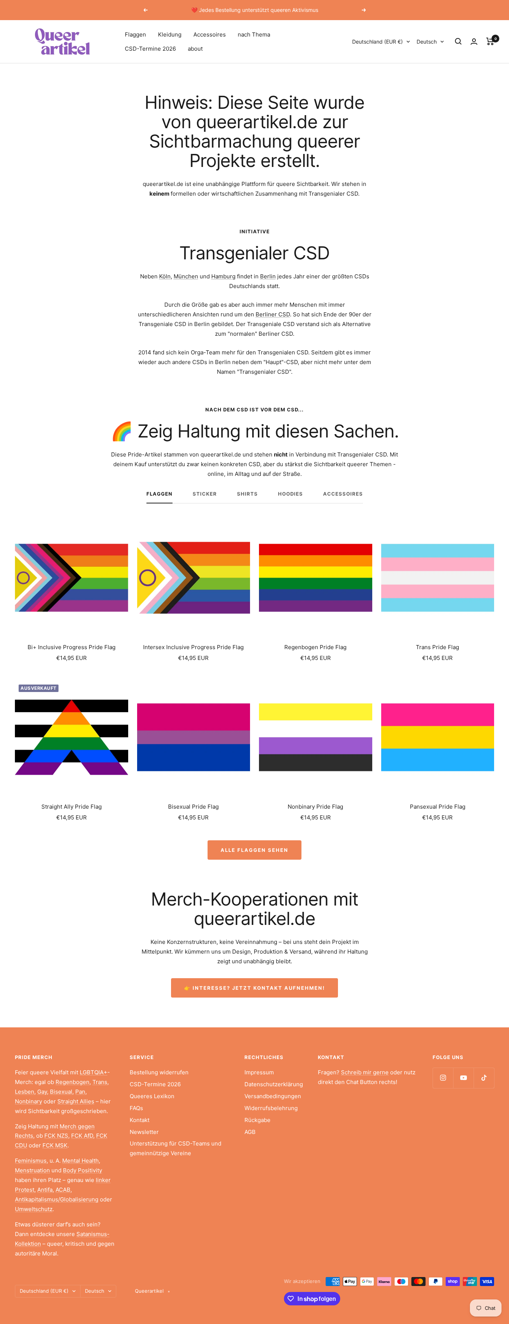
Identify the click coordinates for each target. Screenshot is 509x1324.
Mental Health (80, 1160)
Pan (80, 1091)
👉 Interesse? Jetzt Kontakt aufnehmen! (254, 988)
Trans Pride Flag (437, 647)
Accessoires (209, 34)
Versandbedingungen (272, 1096)
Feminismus (31, 1160)
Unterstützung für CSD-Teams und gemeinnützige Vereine (175, 1148)
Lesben (24, 1091)
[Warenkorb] (490, 41)
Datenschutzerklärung (273, 1084)
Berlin (268, 276)
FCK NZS (56, 1135)
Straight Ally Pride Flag (71, 806)
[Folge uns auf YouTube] (463, 1078)
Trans (99, 1082)
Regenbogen (72, 1082)
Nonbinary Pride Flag (315, 806)
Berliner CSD (273, 314)
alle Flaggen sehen (254, 850)
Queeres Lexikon (152, 1096)
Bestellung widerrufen (159, 1072)
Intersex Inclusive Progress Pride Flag (193, 647)
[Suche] (458, 41)
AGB (250, 1131)
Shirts (247, 494)
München (186, 276)
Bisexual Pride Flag (193, 806)
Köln (165, 276)
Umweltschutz (34, 1209)
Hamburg (223, 276)
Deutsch (427, 41)
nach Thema (254, 34)
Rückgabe (257, 1120)
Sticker (205, 494)
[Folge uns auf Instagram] (443, 1078)
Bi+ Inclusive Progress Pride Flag (72, 647)
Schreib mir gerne (365, 1072)
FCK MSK (54, 1145)
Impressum (259, 1072)
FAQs (136, 1108)
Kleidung (169, 34)
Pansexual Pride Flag (437, 806)
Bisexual (61, 1091)
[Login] (474, 41)
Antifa (45, 1189)
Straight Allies (75, 1101)
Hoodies (290, 494)
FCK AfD (82, 1135)
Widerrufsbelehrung (271, 1108)
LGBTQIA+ (93, 1072)
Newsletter (144, 1131)
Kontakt (139, 1120)
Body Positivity (82, 1170)
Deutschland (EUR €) (377, 41)
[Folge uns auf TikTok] (484, 1078)
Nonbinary (28, 1101)
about (195, 48)
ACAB (63, 1189)
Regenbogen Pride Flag (315, 647)
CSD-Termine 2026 (150, 48)
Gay (42, 1091)
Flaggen (135, 34)
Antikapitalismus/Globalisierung (56, 1199)
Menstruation (32, 1170)
